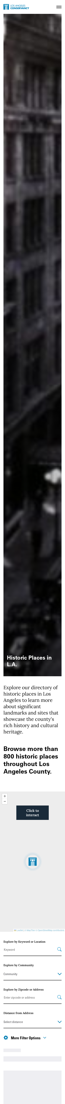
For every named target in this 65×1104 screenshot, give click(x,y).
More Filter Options (26, 1037)
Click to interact (32, 812)
